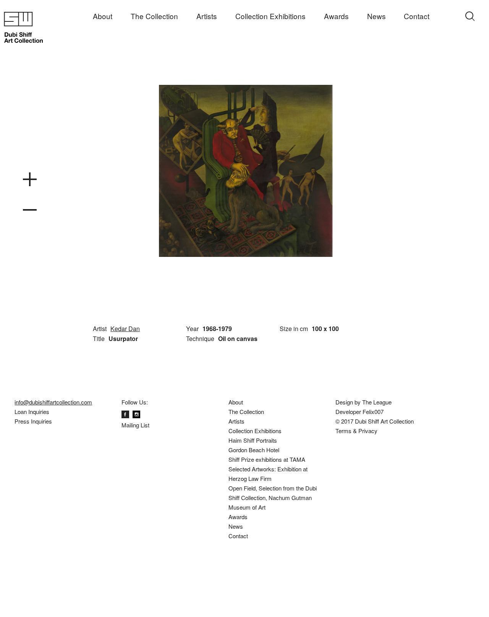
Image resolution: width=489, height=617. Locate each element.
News (376, 16)
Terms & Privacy (356, 431)
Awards (336, 16)
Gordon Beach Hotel (253, 450)
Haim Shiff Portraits (252, 440)
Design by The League (363, 402)
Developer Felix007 (359, 412)
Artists (206, 16)
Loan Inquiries (32, 412)
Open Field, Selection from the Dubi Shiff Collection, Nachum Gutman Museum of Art (272, 497)
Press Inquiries (33, 421)
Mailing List (135, 425)
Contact (416, 16)
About (102, 16)
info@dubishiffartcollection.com (53, 402)
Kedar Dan (125, 328)
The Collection (154, 16)
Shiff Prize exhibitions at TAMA (266, 459)
